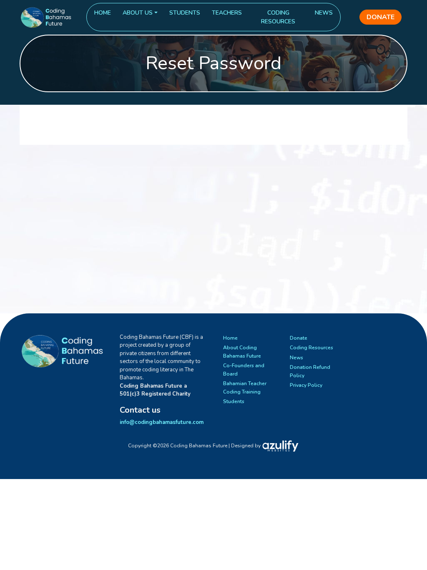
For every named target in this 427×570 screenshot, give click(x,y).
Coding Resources (278, 17)
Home (102, 13)
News (324, 13)
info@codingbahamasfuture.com (161, 422)
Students (184, 13)
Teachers (227, 13)
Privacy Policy (306, 385)
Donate (380, 17)
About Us (138, 13)
